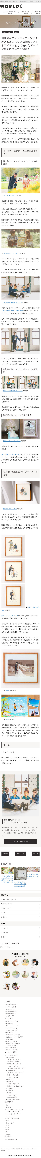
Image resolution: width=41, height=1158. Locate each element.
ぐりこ (8, 1127)
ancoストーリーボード (13, 1114)
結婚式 (16, 32)
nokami (8, 690)
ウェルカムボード (8, 32)
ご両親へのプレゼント (14, 1084)
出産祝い (10, 1093)
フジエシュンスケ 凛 (12, 1112)
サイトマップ (7, 1148)
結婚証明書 (10, 1057)
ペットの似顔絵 (12, 1097)
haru (7, 1105)
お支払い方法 (10, 1009)
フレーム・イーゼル (12, 1026)
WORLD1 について (12, 1021)
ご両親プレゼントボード (8, 899)
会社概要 (3, 1150)
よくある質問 (10, 1016)
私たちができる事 (11, 1139)
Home (2, 1148)
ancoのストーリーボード (10, 454)
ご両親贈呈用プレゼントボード (16, 1068)
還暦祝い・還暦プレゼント (15, 1086)
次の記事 (35, 854)
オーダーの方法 (11, 1004)
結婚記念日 (10, 1079)
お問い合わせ (33, 1148)
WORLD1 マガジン (12, 1050)
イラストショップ (11, 1030)
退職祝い (10, 1090)
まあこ (8, 1116)
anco (7, 719)
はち (7, 1120)
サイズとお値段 (11, 1007)
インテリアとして (12, 1077)
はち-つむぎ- (10, 1123)
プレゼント (4, 932)
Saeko (8, 1134)
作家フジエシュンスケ (10, 509)
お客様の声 (9, 1039)
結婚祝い (10, 1081)
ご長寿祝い (10, 1088)
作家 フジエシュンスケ (9, 616)
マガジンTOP (20, 854)
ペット (3, 912)
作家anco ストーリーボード (11, 441)
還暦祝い (4, 917)
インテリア (4, 928)
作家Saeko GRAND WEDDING (12, 302)
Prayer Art (9, 1032)
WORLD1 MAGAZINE (20, 23)
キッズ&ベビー (12, 1095)
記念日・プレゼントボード (15, 1072)
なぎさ (8, 1125)
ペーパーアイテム (11, 1028)
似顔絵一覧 (25, 12)
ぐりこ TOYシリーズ (12, 1118)
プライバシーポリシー (25, 1148)
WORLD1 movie (11, 1041)
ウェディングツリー (13, 1066)
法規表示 (18, 1148)
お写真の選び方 (11, 1013)
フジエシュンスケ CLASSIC (15, 1109)
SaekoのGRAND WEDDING (13, 310)
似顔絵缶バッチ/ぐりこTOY (14, 1037)
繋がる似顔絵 (11, 1070)
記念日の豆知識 (11, 1047)
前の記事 (5, 854)
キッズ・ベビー (6, 908)
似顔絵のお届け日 (11, 1011)
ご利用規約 (13, 1148)
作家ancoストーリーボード (11, 253)
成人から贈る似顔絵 (13, 1099)
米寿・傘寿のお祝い (13, 1075)
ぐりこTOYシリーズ (9, 195)
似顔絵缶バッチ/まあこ (13, 1035)
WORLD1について (10, 12)
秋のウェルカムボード (14, 1064)
